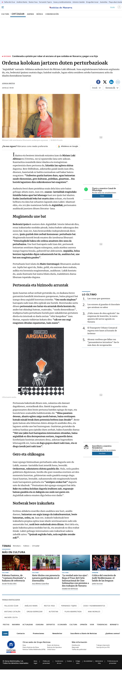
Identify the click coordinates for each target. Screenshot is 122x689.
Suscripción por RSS (103, 647)
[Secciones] (2, 7)
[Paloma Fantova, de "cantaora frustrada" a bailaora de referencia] (16, 563)
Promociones (38, 633)
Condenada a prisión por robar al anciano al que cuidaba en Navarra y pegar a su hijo (55, 56)
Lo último (89, 294)
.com (5, 633)
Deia (24, 645)
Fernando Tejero (69, 606)
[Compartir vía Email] (118, 82)
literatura (16, 546)
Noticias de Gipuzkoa (54, 647)
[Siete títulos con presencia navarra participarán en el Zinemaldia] (46, 563)
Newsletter (57, 633)
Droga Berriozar (34, 611)
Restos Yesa (49, 606)
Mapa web (75, 647)
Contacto (21, 633)
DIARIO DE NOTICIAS (70, 589)
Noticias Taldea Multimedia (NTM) (34, 649)
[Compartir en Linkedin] (111, 82)
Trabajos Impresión (103, 645)
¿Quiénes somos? (112, 633)
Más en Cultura (13, 552)
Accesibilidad (88, 661)
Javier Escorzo (97, 584)
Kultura (26, 546)
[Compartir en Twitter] (105, 82)
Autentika (53, 611)
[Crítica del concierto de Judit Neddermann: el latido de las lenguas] (106, 563)
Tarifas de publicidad (79, 649)
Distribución (76, 645)
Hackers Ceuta (11, 617)
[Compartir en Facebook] (98, 82)
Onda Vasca (51, 649)
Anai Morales (94, 611)
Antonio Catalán (12, 611)
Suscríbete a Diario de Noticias (83, 633)
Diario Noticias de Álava (31, 647)
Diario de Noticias (53, 645)
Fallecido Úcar (11, 606)
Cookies (69, 661)
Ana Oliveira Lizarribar (40, 584)
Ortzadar (36, 546)
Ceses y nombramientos (94, 606)
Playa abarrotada (73, 611)
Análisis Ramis (31, 606)
